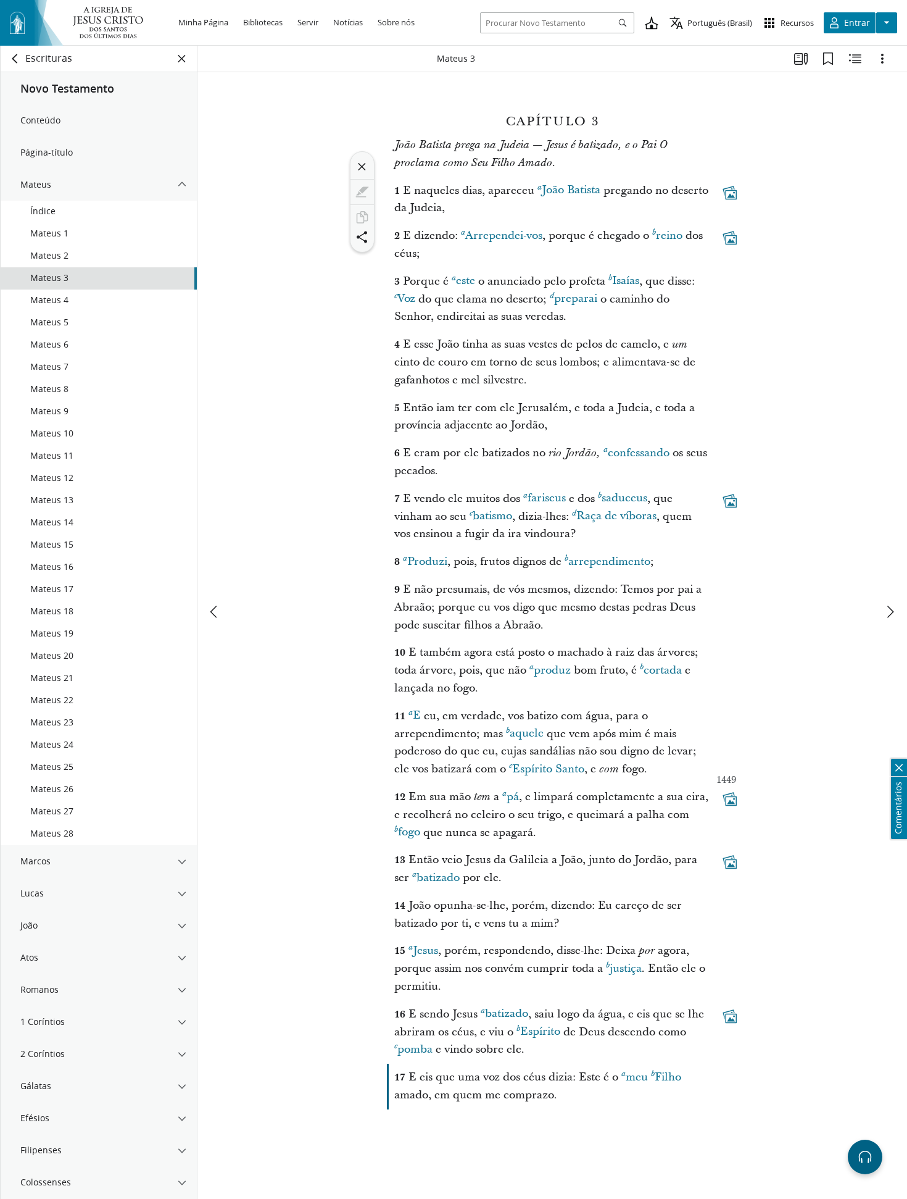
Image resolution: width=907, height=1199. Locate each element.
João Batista (571, 190)
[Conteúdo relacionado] (855, 58)
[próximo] (889, 612)
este (465, 281)
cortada (663, 670)
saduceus (624, 498)
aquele (527, 734)
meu (637, 1077)
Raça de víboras (616, 516)
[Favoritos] (828, 58)
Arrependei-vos (503, 235)
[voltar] (15, 59)
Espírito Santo (548, 769)
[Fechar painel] (182, 59)
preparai (575, 299)
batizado (438, 877)
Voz (406, 299)
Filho (668, 1077)
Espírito (540, 1032)
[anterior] (214, 612)
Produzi (427, 561)
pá (513, 796)
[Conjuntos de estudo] (801, 58)
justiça (626, 968)
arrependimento (609, 561)
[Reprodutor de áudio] (865, 1157)
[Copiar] (362, 217)
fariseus (547, 498)
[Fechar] (362, 167)
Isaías (625, 281)
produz (552, 670)
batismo (492, 516)
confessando (638, 453)
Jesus (425, 950)
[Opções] (882, 58)
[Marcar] (362, 192)
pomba (415, 1049)
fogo (409, 832)
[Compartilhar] (362, 237)
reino (669, 235)
